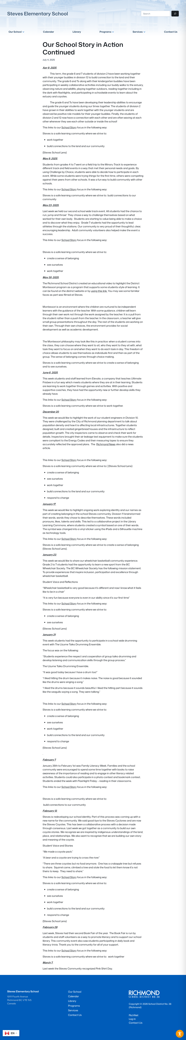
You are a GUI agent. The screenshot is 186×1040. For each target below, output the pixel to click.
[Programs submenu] (113, 32)
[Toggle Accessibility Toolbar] (180, 1034)
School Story (69, 127)
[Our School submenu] (23, 32)
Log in (132, 1019)
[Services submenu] (144, 32)
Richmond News (105, 444)
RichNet (133, 1015)
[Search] (175, 13)
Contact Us (135, 1022)
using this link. (99, 291)
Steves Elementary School (37, 13)
